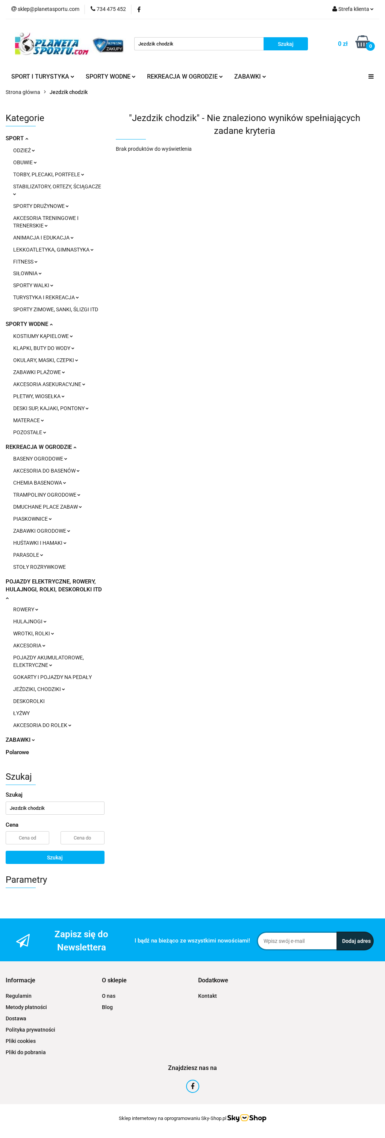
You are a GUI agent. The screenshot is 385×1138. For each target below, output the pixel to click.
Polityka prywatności (30, 1030)
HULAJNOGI (28, 621)
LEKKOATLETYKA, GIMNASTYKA (52, 250)
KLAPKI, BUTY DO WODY (42, 348)
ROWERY (24, 609)
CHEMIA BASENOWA (38, 483)
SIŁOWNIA (26, 273)
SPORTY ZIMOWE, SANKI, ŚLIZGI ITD (55, 309)
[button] (20, 981)
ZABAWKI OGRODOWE (40, 531)
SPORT (15, 138)
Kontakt (207, 996)
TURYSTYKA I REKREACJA (44, 297)
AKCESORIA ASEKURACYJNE (47, 384)
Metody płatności (26, 1007)
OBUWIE (23, 162)
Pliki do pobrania (26, 1052)
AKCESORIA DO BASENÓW (45, 471)
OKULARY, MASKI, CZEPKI (44, 360)
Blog (107, 1007)
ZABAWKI (19, 739)
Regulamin (19, 996)
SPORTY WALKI (31, 285)
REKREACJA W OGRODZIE (39, 447)
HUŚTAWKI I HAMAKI (38, 543)
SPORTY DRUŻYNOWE (39, 206)
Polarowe (17, 752)
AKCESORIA (27, 645)
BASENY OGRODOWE (38, 459)
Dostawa (16, 1018)
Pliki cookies (21, 1041)
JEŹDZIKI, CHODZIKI (37, 689)
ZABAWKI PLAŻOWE (37, 372)
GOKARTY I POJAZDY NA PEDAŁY (52, 677)
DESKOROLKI (29, 701)
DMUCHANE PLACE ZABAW (46, 507)
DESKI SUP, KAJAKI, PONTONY (49, 408)
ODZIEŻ (22, 150)
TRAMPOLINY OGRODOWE (45, 495)
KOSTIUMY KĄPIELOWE (41, 336)
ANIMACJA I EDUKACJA (42, 238)
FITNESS (24, 262)
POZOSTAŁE (28, 432)
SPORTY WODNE (28, 324)
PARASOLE (26, 555)
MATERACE (27, 420)
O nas (108, 996)
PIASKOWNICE (31, 519)
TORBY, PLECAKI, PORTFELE (47, 174)
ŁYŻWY (21, 713)
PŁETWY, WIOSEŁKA (37, 396)
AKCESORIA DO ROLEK (40, 725)
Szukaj (55, 858)
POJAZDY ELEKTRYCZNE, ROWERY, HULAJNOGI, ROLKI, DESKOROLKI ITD (54, 585)
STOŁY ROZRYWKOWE (39, 567)
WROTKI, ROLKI (32, 633)
